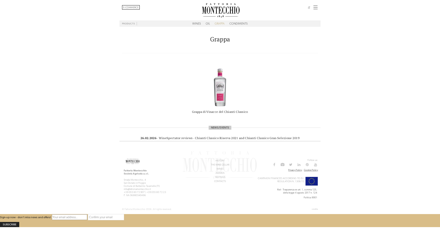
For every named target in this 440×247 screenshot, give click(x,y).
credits (315, 209)
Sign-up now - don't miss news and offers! (25, 217)
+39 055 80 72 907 (134, 192)
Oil (208, 23)
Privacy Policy (295, 170)
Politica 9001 (310, 197)
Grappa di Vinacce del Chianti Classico (220, 112)
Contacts (220, 181)
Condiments (238, 23)
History (220, 160)
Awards (220, 173)
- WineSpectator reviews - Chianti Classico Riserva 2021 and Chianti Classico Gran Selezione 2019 (220, 138)
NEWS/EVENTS (220, 127)
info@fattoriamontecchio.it (137, 189)
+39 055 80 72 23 (156, 192)
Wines (196, 23)
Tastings (220, 177)
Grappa (220, 23)
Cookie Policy (311, 170)
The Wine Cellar (220, 164)
